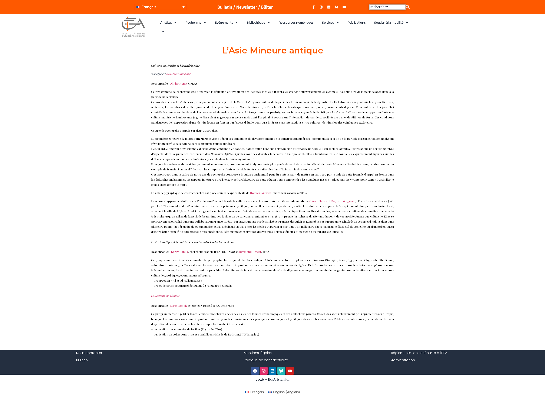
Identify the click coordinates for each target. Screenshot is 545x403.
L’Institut (166, 22)
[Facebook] (255, 371)
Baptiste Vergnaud (343, 201)
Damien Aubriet (260, 193)
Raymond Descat (250, 251)
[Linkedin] (329, 7)
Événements (224, 22)
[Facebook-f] (313, 7)
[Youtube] (344, 7)
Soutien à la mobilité (388, 22)
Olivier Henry (179, 83)
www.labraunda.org (178, 74)
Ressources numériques (296, 22)
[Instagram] (321, 7)
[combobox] (387, 7)
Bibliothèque (256, 22)
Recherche (193, 22)
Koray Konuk (179, 251)
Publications (357, 22)
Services (328, 22)
